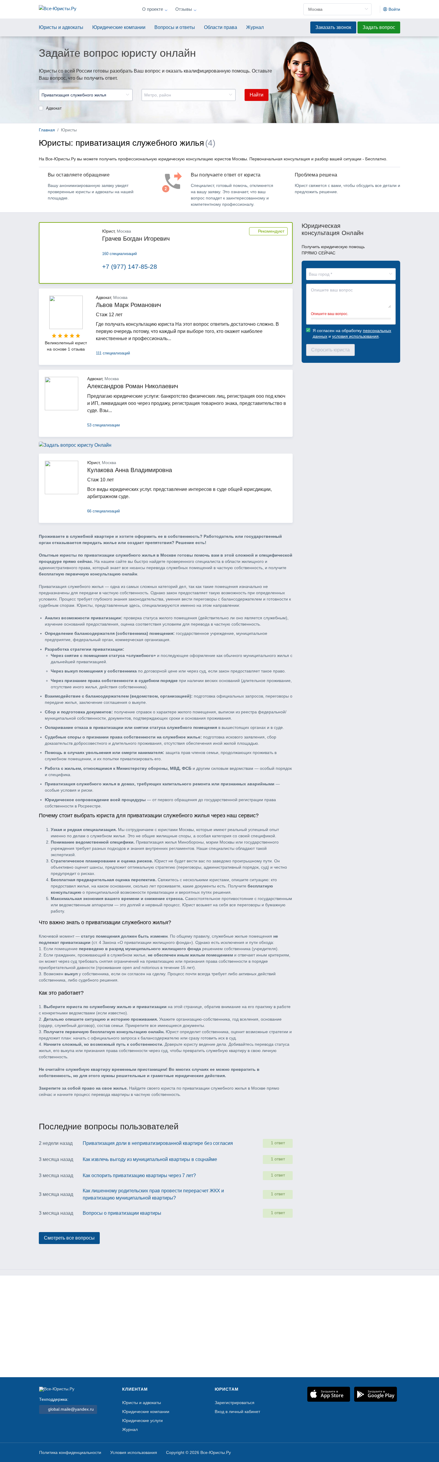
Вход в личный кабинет (237, 1411)
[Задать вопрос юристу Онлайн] (75, 449)
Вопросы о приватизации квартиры (122, 1213)
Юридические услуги (142, 1420)
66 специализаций (103, 511)
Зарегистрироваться (234, 1402)
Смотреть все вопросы (69, 1237)
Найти (256, 94)
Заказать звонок (333, 27)
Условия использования (133, 1452)
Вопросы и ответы (174, 27)
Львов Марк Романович (128, 305)
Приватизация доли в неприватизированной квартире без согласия (158, 1143)
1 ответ (278, 1142)
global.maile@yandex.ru (70, 1409)
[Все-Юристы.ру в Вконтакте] (393, 1453)
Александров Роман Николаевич (132, 386)
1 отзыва (76, 349)
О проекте (152, 9)
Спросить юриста (330, 349)
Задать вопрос (379, 27)
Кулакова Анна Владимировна (129, 470)
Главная (47, 130)
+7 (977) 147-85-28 (129, 266)
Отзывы (183, 9)
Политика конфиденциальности (70, 1452)
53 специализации (103, 425)
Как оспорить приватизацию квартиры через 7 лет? (139, 1175)
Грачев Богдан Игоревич (136, 238)
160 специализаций (119, 253)
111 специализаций (113, 353)
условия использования (355, 336)
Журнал (255, 27)
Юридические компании (118, 27)
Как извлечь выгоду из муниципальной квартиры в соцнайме (150, 1159)
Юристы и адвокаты (61, 27)
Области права (220, 27)
